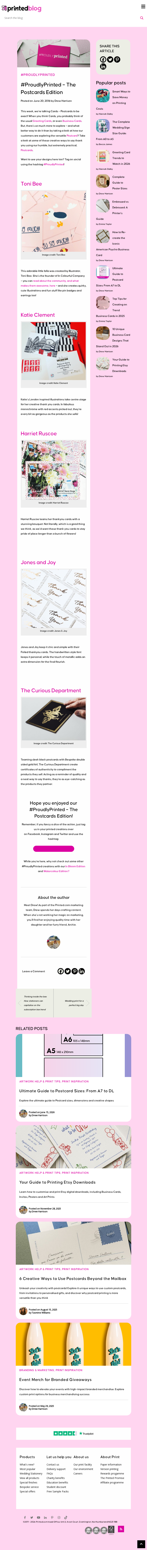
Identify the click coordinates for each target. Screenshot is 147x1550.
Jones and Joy (38, 562)
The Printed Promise (112, 1478)
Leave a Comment (33, 971)
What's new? (27, 1464)
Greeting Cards (42, 121)
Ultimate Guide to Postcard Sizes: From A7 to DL (66, 1091)
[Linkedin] (82, 971)
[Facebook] (61, 971)
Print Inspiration (75, 1081)
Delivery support (56, 1469)
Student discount (56, 1487)
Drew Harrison (106, 194)
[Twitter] (68, 971)
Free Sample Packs (58, 1491)
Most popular (27, 1469)
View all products (29, 1478)
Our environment (83, 1469)
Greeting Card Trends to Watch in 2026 (121, 158)
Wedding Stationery (31, 1473)
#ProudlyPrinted (38, 75)
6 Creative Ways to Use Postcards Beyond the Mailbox (73, 1279)
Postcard (72, 135)
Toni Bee (32, 184)
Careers (78, 1473)
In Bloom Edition (75, 866)
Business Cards (72, 121)
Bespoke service (29, 1487)
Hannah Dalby (106, 114)
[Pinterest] (75, 971)
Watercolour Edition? (56, 871)
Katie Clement (38, 315)
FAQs (50, 1473)
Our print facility (83, 1464)
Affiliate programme (112, 1482)
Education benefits (57, 1482)
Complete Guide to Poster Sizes (119, 183)
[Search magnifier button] (141, 17)
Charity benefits (56, 1478)
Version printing (109, 1469)
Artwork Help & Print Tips (40, 1081)
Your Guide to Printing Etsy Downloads (120, 365)
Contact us (53, 1464)
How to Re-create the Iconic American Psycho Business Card (112, 244)
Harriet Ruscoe (39, 433)
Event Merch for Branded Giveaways (55, 1380)
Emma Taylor (105, 224)
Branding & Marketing (36, 1370)
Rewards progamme (112, 1473)
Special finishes (28, 1482)
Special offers (27, 1491)
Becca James (105, 144)
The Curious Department (51, 690)
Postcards (27, 150)
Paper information (111, 1464)
